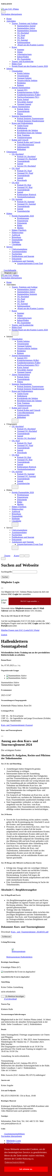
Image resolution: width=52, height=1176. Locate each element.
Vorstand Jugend (24, 104)
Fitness (20, 114)
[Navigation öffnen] (27, 555)
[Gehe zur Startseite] (10, 9)
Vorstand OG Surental (26, 204)
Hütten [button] (9, 490)
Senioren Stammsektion (22, 116)
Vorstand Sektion (24, 78)
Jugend (20, 163)
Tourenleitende (23, 111)
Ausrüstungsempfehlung (14, 1134)
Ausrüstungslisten (19, 251)
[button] (15, 333)
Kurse (14, 47)
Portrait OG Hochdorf (26, 156)
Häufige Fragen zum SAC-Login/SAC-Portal (20, 630)
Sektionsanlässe (23, 42)
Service (9, 247)
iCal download (10, 999)
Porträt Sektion (23, 73)
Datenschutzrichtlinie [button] (15, 1162)
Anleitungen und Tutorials (23, 261)
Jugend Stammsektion (21, 87)
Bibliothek (21, 149)
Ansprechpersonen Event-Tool (30, 263)
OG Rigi (20, 38)
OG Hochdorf (23, 33)
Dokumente (22, 223)
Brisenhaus (16, 237)
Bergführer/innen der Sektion (29, 133)
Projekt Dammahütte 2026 (23, 216)
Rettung (20, 85)
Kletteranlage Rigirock (26, 194)
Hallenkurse (22, 128)
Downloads (22, 180)
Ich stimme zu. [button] (26, 1169)
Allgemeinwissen (24, 54)
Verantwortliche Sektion (27, 80)
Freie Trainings (23, 135)
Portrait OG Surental (25, 202)
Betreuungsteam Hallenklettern (19, 957)
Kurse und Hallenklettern (22, 123)
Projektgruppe (23, 218)
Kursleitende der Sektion (27, 130)
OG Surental (22, 40)
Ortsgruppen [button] (11, 424)
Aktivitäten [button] (11, 285)
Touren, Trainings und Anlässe (24, 23)
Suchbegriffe (6, 572)
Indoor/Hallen (23, 57)
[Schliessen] (2, 736)
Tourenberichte (23, 211)
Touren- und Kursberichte (22, 61)
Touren (7, 556)
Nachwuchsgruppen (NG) (28, 97)
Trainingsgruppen (24, 137)
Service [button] (9, 528)
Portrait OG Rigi (24, 185)
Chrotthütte (16, 244)
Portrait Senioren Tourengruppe (30, 118)
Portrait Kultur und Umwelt (28, 142)
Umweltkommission (25, 144)
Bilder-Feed (17, 64)
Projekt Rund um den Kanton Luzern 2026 (30, 66)
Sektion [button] (9, 336)
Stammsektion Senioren (27, 30)
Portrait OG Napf (24, 171)
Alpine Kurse (22, 125)
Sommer (20, 49)
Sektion (9, 68)
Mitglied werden (13, 1143)
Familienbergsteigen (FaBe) (28, 95)
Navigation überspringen (11, 14)
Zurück (4, 635)
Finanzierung (22, 221)
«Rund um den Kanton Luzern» (30, 45)
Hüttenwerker (17, 232)
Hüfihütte (16, 242)
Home (9, 19)
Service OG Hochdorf (26, 166)
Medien (20, 228)
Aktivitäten (11, 21)
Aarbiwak (16, 235)
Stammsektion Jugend (26, 26)
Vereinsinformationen (26, 197)
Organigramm (23, 76)
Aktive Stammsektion (21, 106)
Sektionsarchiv (23, 147)
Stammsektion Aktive (26, 28)
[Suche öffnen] (22, 555)
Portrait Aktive (23, 109)
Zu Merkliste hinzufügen (14, 996)
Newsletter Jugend (25, 102)
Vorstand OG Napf (25, 173)
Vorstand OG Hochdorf (27, 159)
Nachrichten (17, 254)
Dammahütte (17, 240)
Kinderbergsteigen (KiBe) (28, 92)
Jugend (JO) (22, 90)
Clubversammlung (19, 249)
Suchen (5, 577)
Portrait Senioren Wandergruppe (30, 121)
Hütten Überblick (19, 230)
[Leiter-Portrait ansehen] (28, 950)
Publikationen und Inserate (23, 256)
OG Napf (21, 35)
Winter (20, 52)
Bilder (19, 225)
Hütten (9, 213)
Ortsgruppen (11, 152)
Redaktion (21, 83)
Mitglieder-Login (10, 273)
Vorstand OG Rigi (24, 187)
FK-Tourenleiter (24, 59)
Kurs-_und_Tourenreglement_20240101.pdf (29, 932)
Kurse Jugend (23, 99)
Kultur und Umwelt (20, 140)
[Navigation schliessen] (3, 11)
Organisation (17, 71)
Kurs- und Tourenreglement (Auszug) (17, 725)
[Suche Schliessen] (3, 558)
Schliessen (6, 937)
